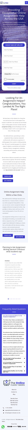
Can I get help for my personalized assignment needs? (12, 359)
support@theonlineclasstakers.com (12, 410)
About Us (14, 389)
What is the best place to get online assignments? (12, 367)
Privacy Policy (14, 423)
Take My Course (14, 400)
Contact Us (14, 392)
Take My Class (14, 398)
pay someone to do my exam (13, 170)
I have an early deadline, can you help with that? (12, 371)
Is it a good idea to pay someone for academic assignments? (12, 363)
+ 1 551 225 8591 (8, 407)
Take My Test (14, 404)
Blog (14, 394)
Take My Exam (14, 402)
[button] (14, 316)
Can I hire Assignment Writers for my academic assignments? (12, 316)
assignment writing (6, 126)
